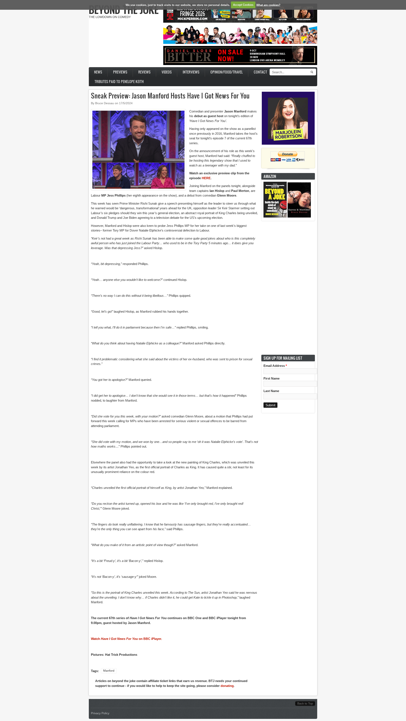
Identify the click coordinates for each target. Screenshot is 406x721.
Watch (96, 639)
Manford (108, 670)
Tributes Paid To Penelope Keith (119, 81)
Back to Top (305, 703)
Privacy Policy (100, 713)
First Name (271, 378)
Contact (260, 71)
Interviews (191, 71)
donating (227, 686)
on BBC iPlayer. (150, 639)
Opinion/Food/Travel (226, 71)
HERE (206, 178)
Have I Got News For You (119, 639)
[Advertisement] (288, 287)
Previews (120, 71)
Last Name (271, 391)
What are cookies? (268, 4)
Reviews (144, 71)
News (98, 71)
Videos (167, 71)
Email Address (275, 365)
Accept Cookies (243, 4)
